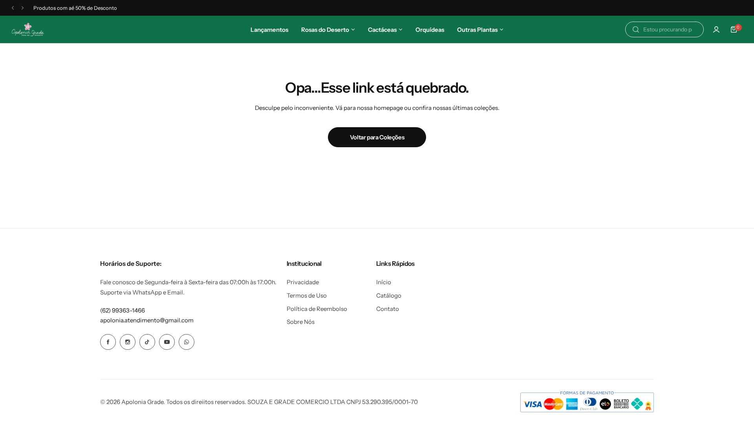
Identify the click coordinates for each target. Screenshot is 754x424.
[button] (13, 8)
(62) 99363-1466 (122, 310)
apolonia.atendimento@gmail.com (147, 320)
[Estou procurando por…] (635, 29)
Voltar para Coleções (377, 137)
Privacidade (303, 282)
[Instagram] (127, 342)
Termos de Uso (307, 295)
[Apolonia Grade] (28, 30)
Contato (387, 309)
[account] (716, 29)
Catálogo (388, 295)
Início (383, 282)
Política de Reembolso (317, 309)
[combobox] (664, 29)
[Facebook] (108, 342)
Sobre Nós (301, 321)
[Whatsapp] (186, 342)
